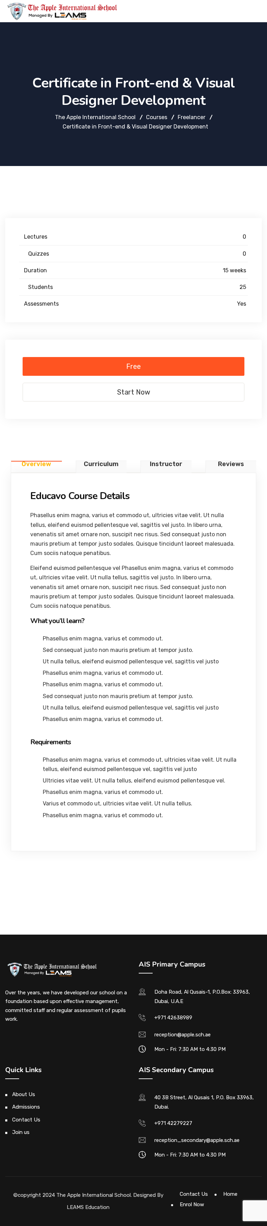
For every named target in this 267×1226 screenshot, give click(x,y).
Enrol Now (192, 1204)
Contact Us (26, 1120)
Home (230, 1194)
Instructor (166, 464)
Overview (36, 464)
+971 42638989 (173, 1017)
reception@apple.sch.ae (182, 1035)
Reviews (231, 464)
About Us (23, 1094)
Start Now (133, 392)
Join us (21, 1132)
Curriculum (101, 464)
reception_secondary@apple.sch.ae (197, 1140)
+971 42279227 (173, 1123)
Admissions (26, 1107)
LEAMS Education (88, 1207)
